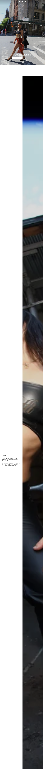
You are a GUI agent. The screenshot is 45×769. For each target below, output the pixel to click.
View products (17, 58)
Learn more (27, 58)
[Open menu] (3, 1)
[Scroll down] (22, 62)
